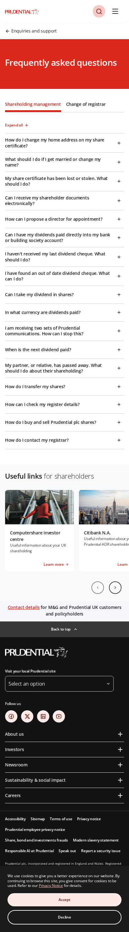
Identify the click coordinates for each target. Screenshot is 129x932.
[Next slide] (115, 587)
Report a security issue (100, 850)
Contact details (24, 607)
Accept (64, 899)
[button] (99, 11)
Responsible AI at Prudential (29, 850)
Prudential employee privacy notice (35, 829)
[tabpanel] (64, 280)
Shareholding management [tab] (33, 104)
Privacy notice (89, 818)
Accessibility (15, 818)
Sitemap (38, 818)
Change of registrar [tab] (86, 104)
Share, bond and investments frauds (36, 840)
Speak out (67, 850)
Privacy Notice (51, 885)
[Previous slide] (97, 587)
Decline (64, 917)
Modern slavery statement (96, 840)
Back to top (60, 629)
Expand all (14, 125)
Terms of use (61, 818)
